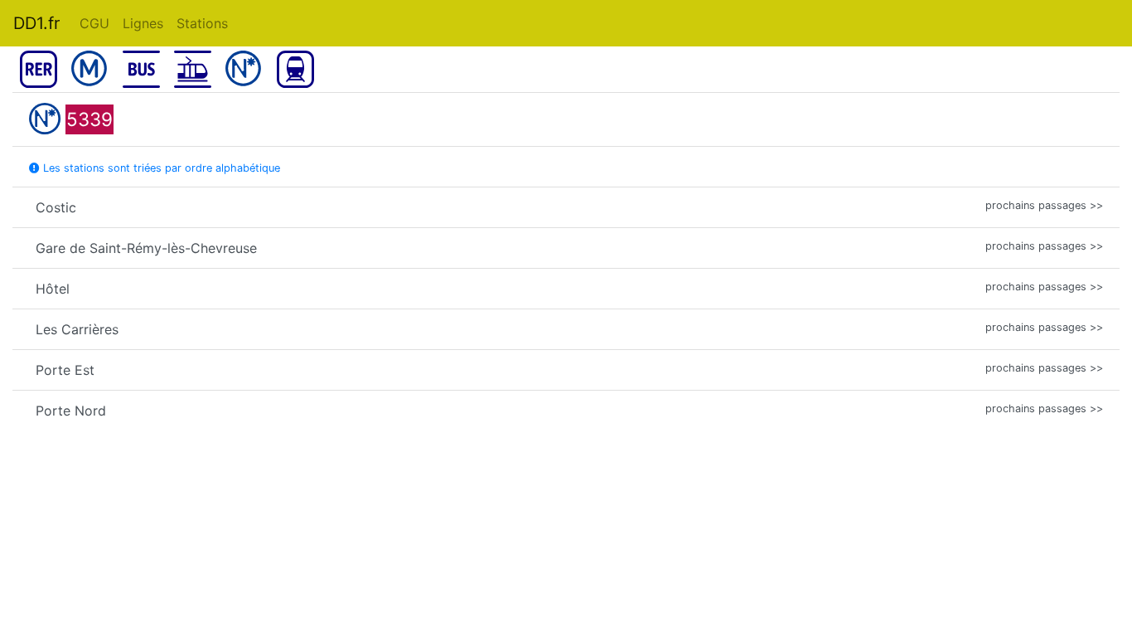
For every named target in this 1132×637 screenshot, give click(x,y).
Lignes (143, 23)
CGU (94, 23)
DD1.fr (36, 23)
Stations (202, 23)
